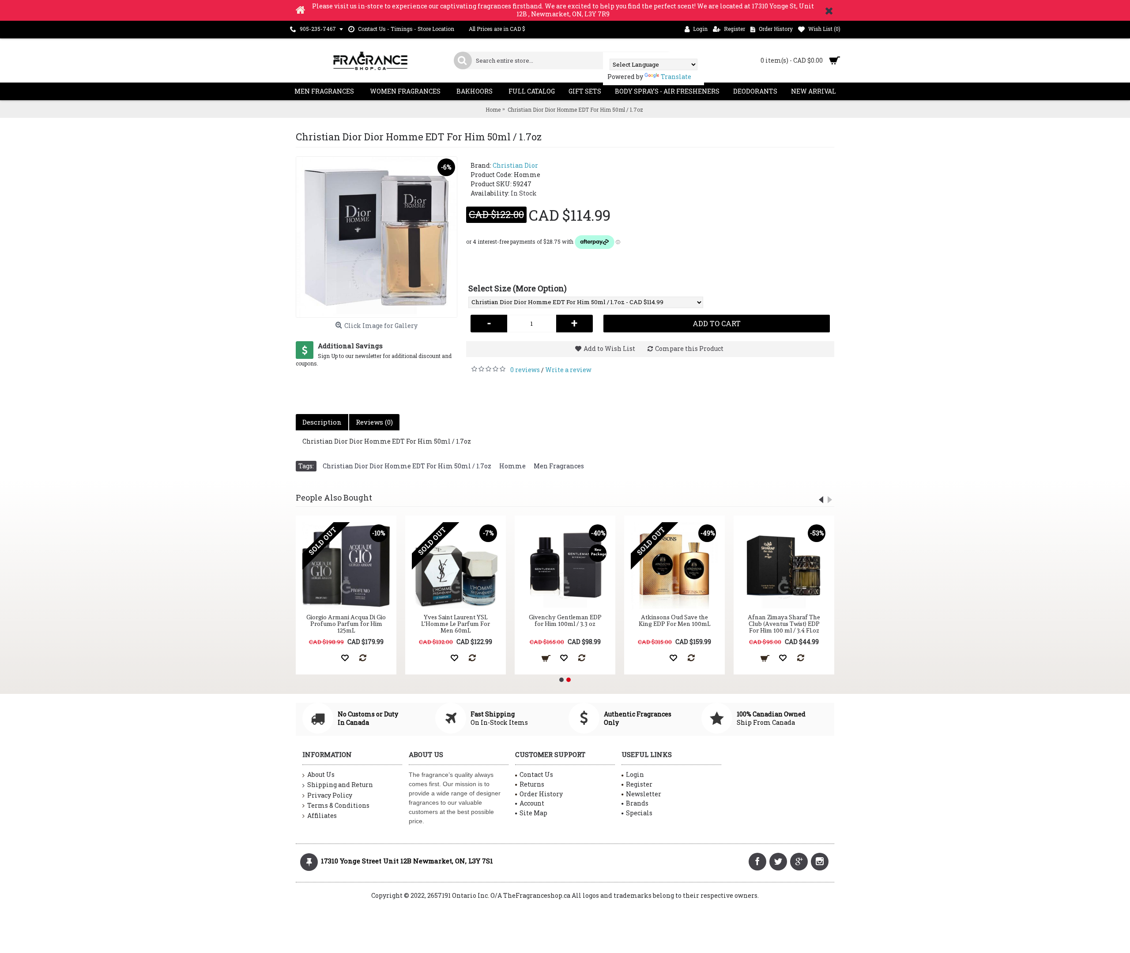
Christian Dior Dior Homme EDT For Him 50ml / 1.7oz (407, 466)
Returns (532, 784)
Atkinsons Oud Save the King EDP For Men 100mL (674, 620)
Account (532, 803)
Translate (676, 76)
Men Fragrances (559, 466)
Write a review (568, 369)
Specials (639, 813)
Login (635, 774)
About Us (321, 774)
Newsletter (643, 794)
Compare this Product (689, 348)
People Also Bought (334, 497)
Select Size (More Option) (517, 288)
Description (322, 422)
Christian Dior (515, 165)
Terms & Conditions (338, 805)
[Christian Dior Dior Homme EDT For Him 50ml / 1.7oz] (376, 237)
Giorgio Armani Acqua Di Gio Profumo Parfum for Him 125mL (346, 624)
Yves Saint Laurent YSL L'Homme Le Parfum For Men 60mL (455, 624)
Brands (637, 803)
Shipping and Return (340, 784)
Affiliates (322, 815)
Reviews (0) (374, 422)
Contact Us (536, 774)
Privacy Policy (329, 795)
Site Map (533, 813)
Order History (541, 794)
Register (639, 784)
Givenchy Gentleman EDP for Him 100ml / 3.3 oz (565, 620)
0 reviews (525, 369)
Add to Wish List (609, 348)
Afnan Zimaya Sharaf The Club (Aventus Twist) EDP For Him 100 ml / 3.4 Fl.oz (784, 624)
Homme (512, 466)
